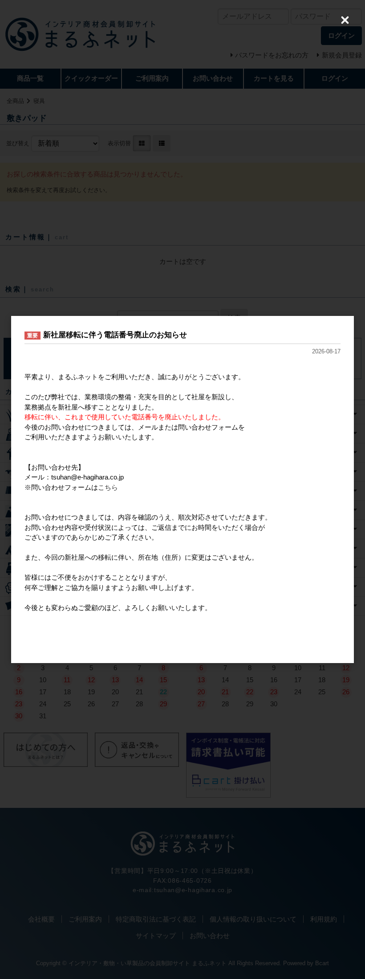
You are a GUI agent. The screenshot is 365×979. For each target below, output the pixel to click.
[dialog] (182, 489)
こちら (108, 487)
